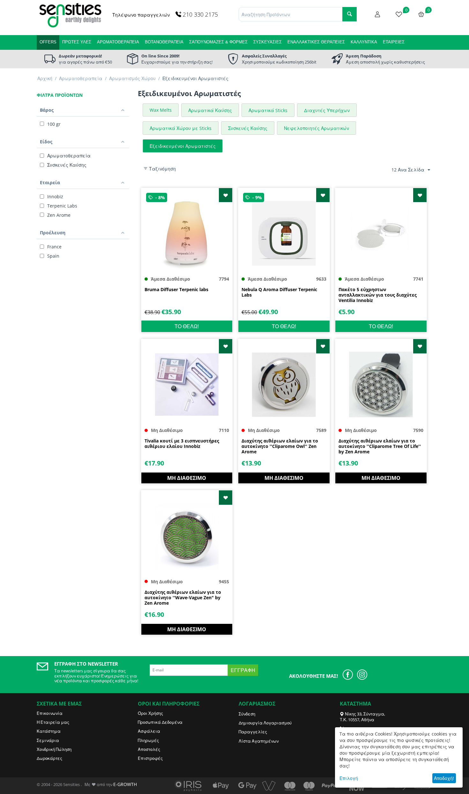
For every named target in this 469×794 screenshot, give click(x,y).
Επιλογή (348, 778)
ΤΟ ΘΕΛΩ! (187, 326)
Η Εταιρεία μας (53, 722)
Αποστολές (149, 749)
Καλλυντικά (364, 42)
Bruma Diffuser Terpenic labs (176, 289)
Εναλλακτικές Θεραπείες (316, 42)
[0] (399, 14)
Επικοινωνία (50, 713)
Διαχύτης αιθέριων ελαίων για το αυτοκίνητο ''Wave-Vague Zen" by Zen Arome (183, 598)
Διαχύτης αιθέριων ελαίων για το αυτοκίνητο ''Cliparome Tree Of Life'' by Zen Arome (380, 446)
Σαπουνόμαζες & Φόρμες (218, 42)
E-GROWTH (125, 784)
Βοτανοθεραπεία (164, 42)
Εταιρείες (394, 42)
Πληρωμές (148, 740)
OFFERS (48, 42)
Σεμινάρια (48, 740)
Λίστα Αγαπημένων (259, 741)
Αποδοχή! (444, 778)
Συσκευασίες (267, 42)
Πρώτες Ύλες (76, 42)
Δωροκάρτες (49, 758)
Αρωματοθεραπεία (118, 42)
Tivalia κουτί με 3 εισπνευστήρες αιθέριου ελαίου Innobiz (182, 443)
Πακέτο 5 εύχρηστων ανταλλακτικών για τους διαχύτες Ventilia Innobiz (378, 295)
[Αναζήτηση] (349, 14)
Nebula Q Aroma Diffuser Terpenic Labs (279, 292)
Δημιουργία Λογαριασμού (265, 723)
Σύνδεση (247, 714)
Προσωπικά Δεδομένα (160, 722)
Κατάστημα (49, 731)
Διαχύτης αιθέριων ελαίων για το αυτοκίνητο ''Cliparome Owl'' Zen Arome (280, 446)
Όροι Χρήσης (150, 713)
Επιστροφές (150, 758)
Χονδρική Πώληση (54, 749)
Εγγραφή (243, 670)
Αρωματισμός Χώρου (132, 78)
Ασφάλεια (149, 731)
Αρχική (44, 78)
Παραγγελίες (253, 732)
